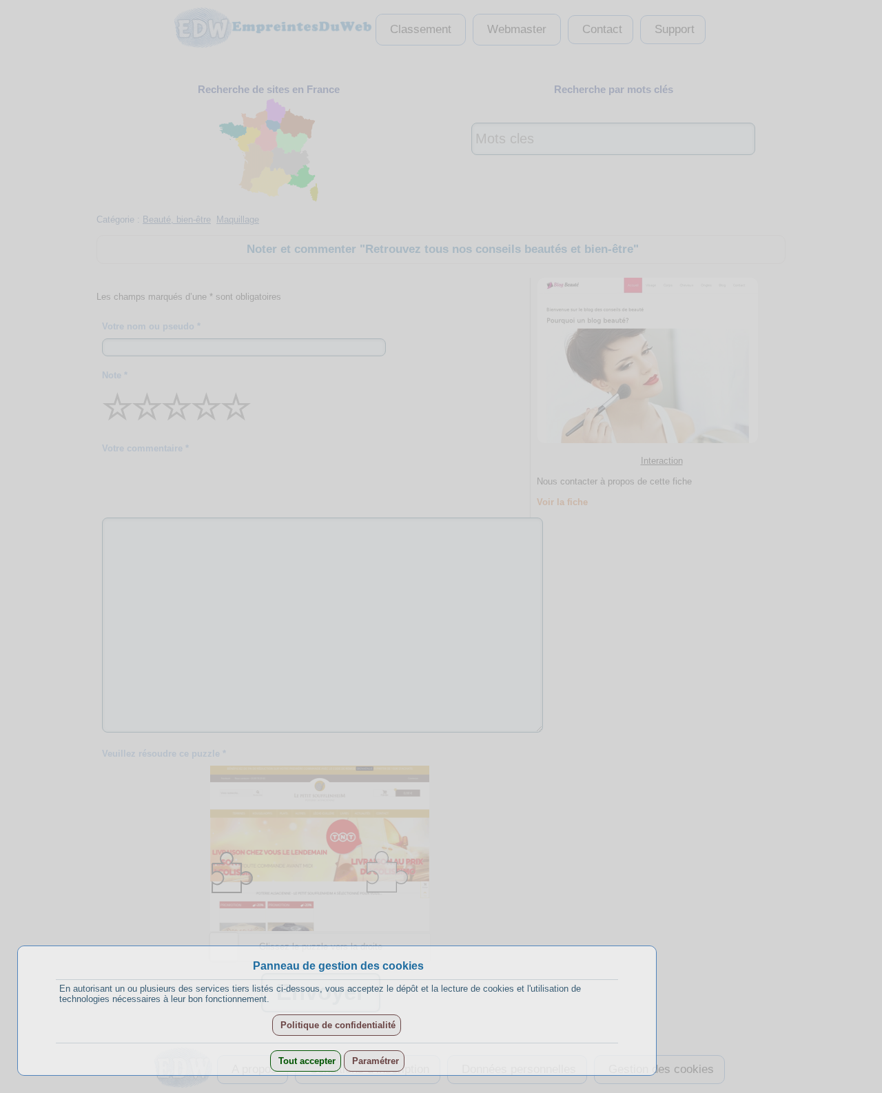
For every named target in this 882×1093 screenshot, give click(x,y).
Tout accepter (306, 1061)
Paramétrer (374, 1061)
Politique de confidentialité (337, 1025)
